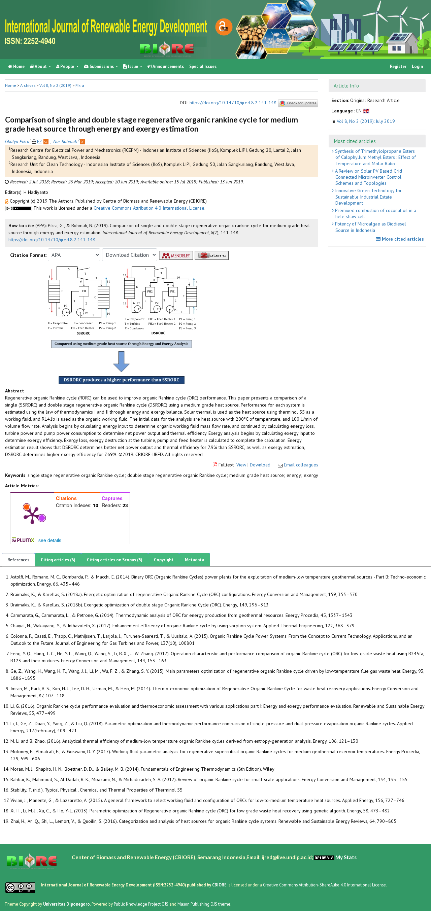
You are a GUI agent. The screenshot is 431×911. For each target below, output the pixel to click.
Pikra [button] (79, 85)
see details (49, 540)
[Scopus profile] (46, 141)
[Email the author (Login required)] (39, 141)
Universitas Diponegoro (66, 904)
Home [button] (10, 85)
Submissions (102, 66)
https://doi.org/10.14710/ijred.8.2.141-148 (233, 103)
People (67, 66)
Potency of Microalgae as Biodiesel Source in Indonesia (370, 227)
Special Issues (203, 66)
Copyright (163, 560)
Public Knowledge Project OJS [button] (141, 904)
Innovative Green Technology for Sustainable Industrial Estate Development (368, 196)
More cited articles (402, 239)
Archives (27, 85)
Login (417, 66)
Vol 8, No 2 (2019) (55, 85)
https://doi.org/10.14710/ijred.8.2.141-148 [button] (51, 240)
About (41, 66)
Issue (133, 66)
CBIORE (220, 884)
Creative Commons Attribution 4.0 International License (149, 208)
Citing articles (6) (58, 560)
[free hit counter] (324, 857)
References (18, 560)
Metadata (194, 560)
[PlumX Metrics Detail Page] (32, 515)
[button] (7, 201)
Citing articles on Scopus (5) (114, 560)
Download (260, 465)
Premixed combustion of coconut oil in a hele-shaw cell (375, 213)
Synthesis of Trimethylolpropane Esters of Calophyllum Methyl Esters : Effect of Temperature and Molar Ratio (375, 157)
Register (398, 66)
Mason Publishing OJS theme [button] (203, 904)
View (241, 465)
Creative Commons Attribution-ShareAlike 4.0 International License (324, 884)
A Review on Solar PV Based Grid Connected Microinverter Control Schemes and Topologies (368, 177)
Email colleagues (301, 465)
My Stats (346, 857)
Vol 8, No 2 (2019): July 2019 (366, 121)
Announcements (168, 66)
